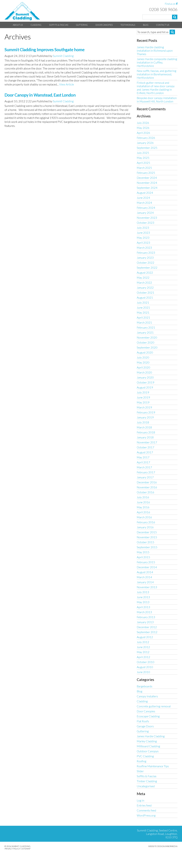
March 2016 (144, 517)
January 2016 (145, 527)
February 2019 (146, 412)
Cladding (36, 25)
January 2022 (145, 287)
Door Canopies (104, 25)
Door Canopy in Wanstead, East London (40, 94)
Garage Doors (145, 726)
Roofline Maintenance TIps (153, 766)
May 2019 (143, 402)
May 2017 (143, 457)
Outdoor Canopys (148, 751)
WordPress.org (146, 815)
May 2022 (143, 277)
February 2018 (146, 432)
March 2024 (144, 202)
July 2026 (143, 122)
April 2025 (143, 162)
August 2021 (145, 297)
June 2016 (143, 502)
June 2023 (143, 232)
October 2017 (145, 447)
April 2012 (143, 657)
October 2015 (145, 542)
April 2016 (143, 512)
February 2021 (146, 327)
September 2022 (147, 267)
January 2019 (145, 417)
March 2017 (144, 467)
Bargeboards (144, 686)
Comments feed (146, 810)
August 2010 (145, 667)
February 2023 (146, 252)
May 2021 (143, 312)
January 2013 (145, 622)
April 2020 (143, 367)
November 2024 (147, 182)
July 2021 (143, 302)
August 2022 (145, 272)
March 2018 (144, 427)
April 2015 (143, 557)
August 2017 (145, 452)
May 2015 (143, 552)
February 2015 (146, 562)
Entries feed (144, 805)
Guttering (82, 25)
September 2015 (147, 547)
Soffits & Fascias (58, 25)
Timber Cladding (147, 781)
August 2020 (145, 352)
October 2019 (145, 382)
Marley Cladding (147, 741)
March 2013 (144, 612)
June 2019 (143, 397)
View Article (66, 84)
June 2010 (143, 672)
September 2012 (147, 632)
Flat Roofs (143, 721)
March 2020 (144, 372)
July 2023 (143, 227)
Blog (145, 25)
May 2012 (143, 652)
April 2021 (143, 317)
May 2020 (143, 362)
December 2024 (147, 177)
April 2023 (143, 242)
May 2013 (143, 602)
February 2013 (146, 617)
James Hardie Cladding (151, 736)
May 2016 (143, 507)
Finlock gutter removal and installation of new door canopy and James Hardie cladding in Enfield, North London (156, 88)
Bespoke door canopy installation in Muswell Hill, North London (157, 99)
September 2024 (147, 187)
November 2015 (147, 537)
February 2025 (146, 172)
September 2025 (147, 147)
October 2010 (145, 662)
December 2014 (147, 567)
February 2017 (146, 472)
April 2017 (143, 462)
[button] (174, 17)
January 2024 (145, 212)
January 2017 (145, 477)
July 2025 (143, 152)
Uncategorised (146, 786)
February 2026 (146, 137)
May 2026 (143, 127)
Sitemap (26, 848)
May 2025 (143, 157)
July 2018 (143, 422)
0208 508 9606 (163, 9)
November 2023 (147, 217)
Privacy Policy (12, 848)
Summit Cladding (63, 55)
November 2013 (147, 587)
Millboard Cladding (148, 746)
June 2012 (143, 647)
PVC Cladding (145, 756)
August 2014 (145, 572)
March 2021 (144, 322)
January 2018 (145, 437)
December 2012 (147, 627)
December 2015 (147, 532)
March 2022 (144, 282)
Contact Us (162, 25)
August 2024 (145, 192)
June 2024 (143, 197)
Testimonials (127, 25)
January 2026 (145, 142)
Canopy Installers (147, 696)
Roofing (141, 761)
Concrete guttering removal (154, 706)
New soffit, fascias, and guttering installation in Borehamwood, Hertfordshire (156, 74)
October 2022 (145, 262)
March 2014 (144, 577)
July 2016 (143, 497)
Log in (140, 800)
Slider (140, 771)
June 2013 (143, 597)
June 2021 (143, 307)
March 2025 (144, 167)
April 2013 (143, 607)
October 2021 (145, 292)
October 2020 (145, 342)
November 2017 (147, 442)
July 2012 (143, 642)
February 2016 (146, 522)
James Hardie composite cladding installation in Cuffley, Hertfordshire (157, 62)
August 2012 (145, 637)
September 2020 (147, 347)
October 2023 (145, 222)
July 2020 (143, 357)
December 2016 (147, 482)
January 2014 (145, 582)
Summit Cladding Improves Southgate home (44, 49)
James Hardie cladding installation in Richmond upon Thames (155, 50)
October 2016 (145, 492)
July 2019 (143, 392)
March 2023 (144, 247)
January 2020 (145, 377)
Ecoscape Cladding (148, 716)
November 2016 (147, 487)
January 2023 (145, 257)
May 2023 (143, 237)
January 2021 (145, 332)
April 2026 (143, 132)
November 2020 (147, 337)
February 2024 (146, 207)
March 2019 (144, 407)
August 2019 (145, 387)
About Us (18, 25)
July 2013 (143, 592)
